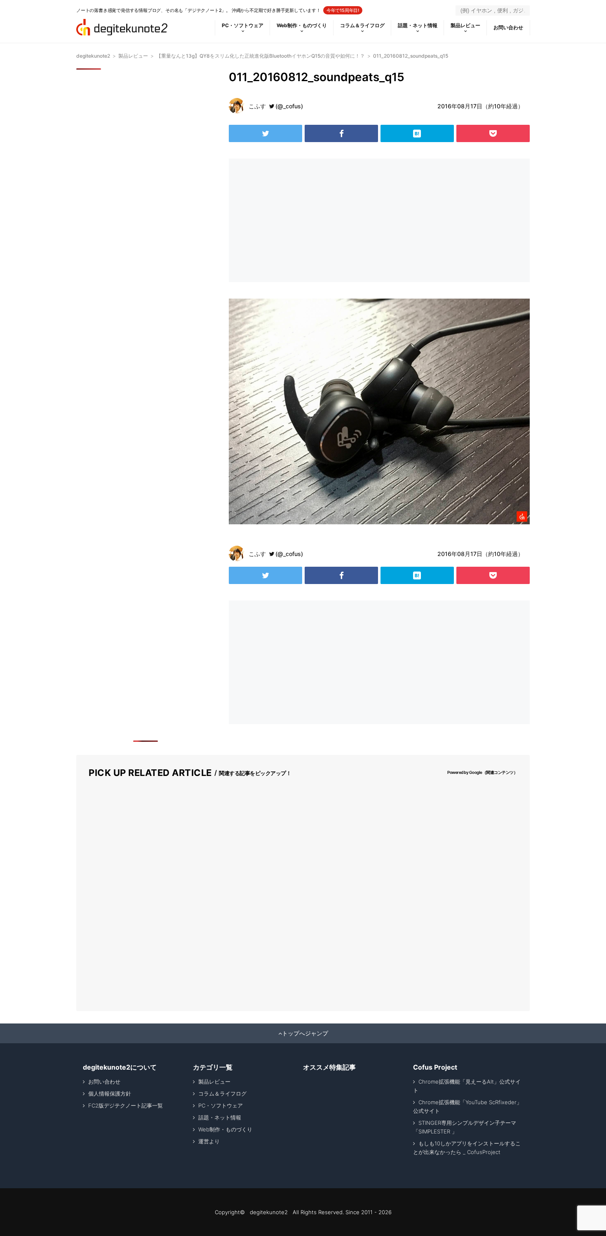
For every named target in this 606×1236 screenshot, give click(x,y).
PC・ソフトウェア (242, 25)
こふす (257, 106)
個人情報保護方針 (109, 1093)
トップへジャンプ (305, 1033)
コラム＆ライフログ (362, 25)
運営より (209, 1141)
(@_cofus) (289, 106)
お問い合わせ (508, 27)
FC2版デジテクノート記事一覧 (125, 1105)
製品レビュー (465, 25)
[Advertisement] (302, 220)
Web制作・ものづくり (302, 25)
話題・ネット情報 (417, 25)
